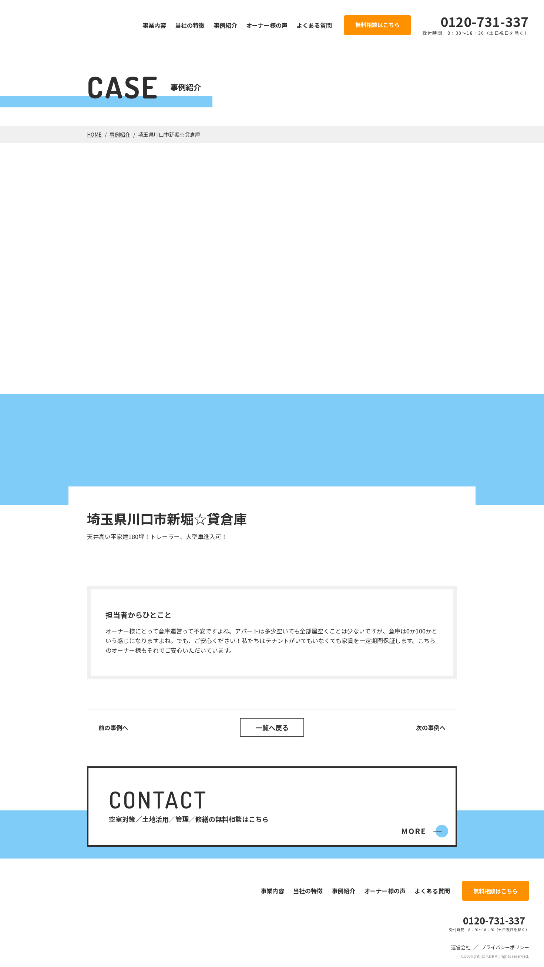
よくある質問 (314, 25)
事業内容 (154, 25)
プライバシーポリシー (505, 947)
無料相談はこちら (377, 25)
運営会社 (460, 947)
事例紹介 (225, 25)
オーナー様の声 (267, 25)
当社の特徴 (190, 25)
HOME (94, 134)
